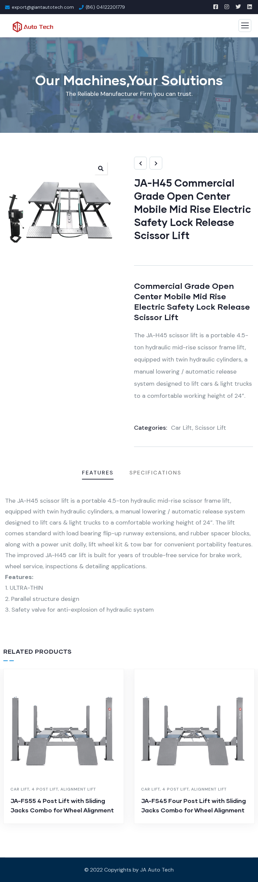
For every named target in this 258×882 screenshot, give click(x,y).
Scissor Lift (210, 428)
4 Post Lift (45, 789)
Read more (67, 822)
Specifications (155, 472)
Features (98, 472)
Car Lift (181, 428)
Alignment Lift (78, 789)
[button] (100, 168)
